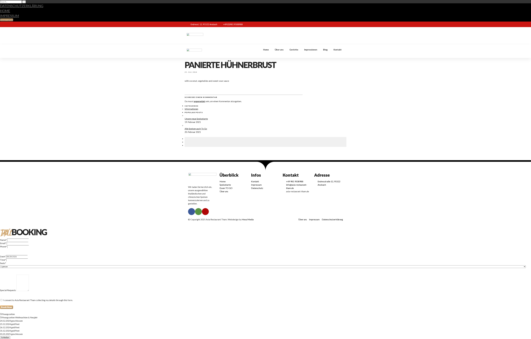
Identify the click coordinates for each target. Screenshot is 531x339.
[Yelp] (341, 24)
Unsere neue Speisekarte (196, 118)
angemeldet (199, 101)
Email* (3, 243)
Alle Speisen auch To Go (196, 128)
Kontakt (338, 34)
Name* (3, 240)
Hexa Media (248, 219)
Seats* (3, 263)
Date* (3, 256)
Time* (3, 259)
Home (5, 11)
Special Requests (8, 290)
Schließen (5, 338)
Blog (325, 34)
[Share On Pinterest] (185, 145)
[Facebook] (331, 24)
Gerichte (293, 34)
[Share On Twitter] (185, 142)
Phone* (3, 246)
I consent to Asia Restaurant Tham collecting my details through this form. (38, 300)
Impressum (9, 16)
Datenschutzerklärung (21, 6)
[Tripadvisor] (336, 24)
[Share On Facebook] (185, 138)
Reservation (6, 20)
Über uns (279, 34)
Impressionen (310, 34)
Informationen (191, 109)
